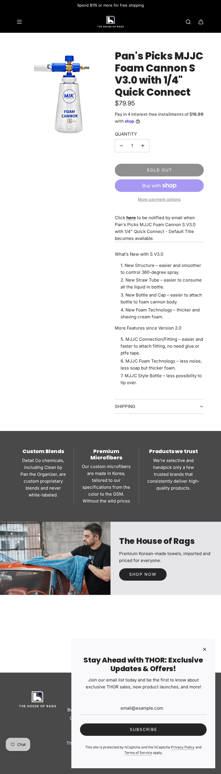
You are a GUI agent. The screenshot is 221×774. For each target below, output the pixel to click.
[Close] (204, 649)
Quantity (126, 134)
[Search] (188, 22)
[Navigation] (19, 22)
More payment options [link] (159, 199)
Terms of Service (138, 752)
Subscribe (143, 729)
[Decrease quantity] (121, 145)
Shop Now (143, 574)
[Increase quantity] (142, 145)
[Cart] (201, 22)
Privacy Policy (183, 747)
